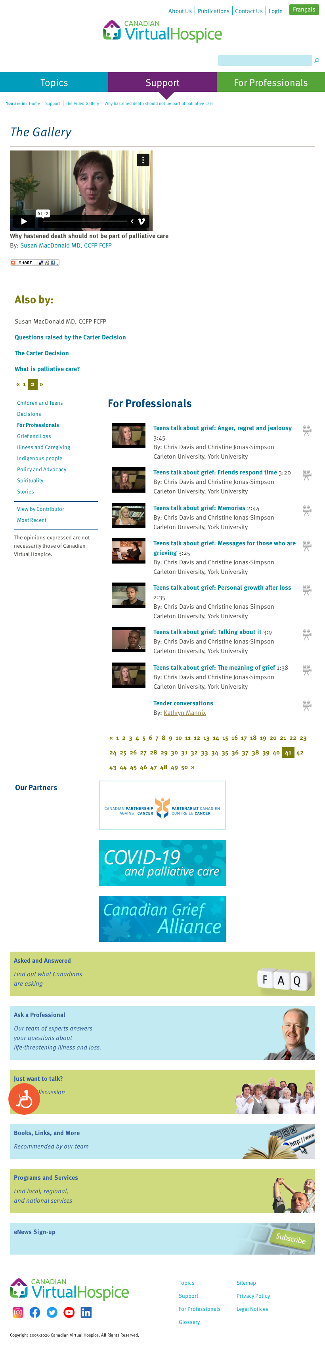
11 (188, 737)
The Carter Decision (42, 353)
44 (123, 766)
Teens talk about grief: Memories (199, 507)
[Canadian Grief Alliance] (162, 919)
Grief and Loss (34, 436)
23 (303, 737)
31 (184, 752)
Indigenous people (39, 458)
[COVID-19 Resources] (162, 863)
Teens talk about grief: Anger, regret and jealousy (222, 427)
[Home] (162, 21)
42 (300, 752)
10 (179, 737)
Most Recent (31, 520)
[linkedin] (86, 1312)
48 (164, 766)
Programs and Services (46, 1177)
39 (266, 752)
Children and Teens (40, 402)
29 (164, 752)
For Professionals (38, 425)
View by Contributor (40, 509)
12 (197, 737)
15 (225, 737)
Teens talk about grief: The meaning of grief (214, 667)
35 (225, 752)
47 (153, 766)
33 (204, 752)
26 (133, 752)
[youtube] (69, 1312)
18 (253, 737)
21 (283, 737)
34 (214, 752)
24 (113, 752)
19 (263, 737)
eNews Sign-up (34, 1231)
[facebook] (34, 1312)
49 (174, 766)
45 (133, 766)
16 (234, 737)
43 (113, 766)
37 (245, 752)
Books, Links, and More (47, 1132)
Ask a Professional (39, 1014)
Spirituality (30, 480)
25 (123, 752)
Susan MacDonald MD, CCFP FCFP (66, 245)
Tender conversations (183, 703)
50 (184, 766)
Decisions (29, 413)
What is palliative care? (47, 368)
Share (34, 262)
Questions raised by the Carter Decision (70, 337)
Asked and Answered (42, 960)
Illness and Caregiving (43, 447)
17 (244, 737)
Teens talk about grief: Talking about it (207, 631)
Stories (25, 491)
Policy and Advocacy (41, 469)
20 (273, 737)
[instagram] (17, 1312)
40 (276, 752)
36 (235, 752)
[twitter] (51, 1312)
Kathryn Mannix (185, 712)
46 (143, 766)
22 (292, 737)
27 (143, 752)
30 (174, 752)
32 (194, 752)
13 (206, 737)
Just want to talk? (38, 1078)
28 (153, 752)
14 (216, 737)
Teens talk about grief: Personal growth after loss (222, 587)
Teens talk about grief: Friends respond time (215, 472)
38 (255, 752)
